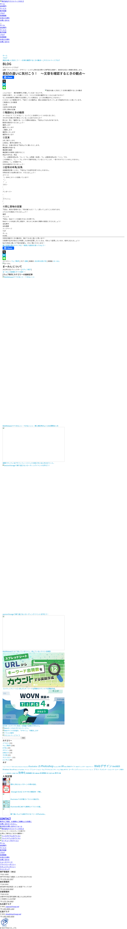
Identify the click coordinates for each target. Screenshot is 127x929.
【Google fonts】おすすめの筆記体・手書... (26, 792)
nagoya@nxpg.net (12, 906)
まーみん (56, 261)
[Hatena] (64, 84)
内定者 (13, 773)
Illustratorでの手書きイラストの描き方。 (25, 799)
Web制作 (116, 766)
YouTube (21, 769)
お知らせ (6, 752)
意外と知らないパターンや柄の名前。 (23, 784)
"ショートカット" (7, 766)
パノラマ (86, 769)
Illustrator (33, 766)
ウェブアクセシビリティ (49, 769)
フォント (91, 769)
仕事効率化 (9, 773)
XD (18, 769)
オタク (66, 769)
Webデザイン (103, 766)
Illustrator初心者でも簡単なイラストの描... (25, 806)
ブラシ (96, 769)
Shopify (56, 766)
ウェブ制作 (15, 261)
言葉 (26, 261)
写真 (17, 773)
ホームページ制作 (117, 769)
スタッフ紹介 (26, 269)
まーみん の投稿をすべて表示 (14, 272)
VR (62, 766)
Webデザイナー (90, 766)
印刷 (33, 773)
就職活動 (37, 773)
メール (4, 773)
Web (65, 767)
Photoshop (47, 766)
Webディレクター (81, 767)
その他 (5, 755)
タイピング (81, 769)
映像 (53, 773)
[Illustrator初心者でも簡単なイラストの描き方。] (6, 806)
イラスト (6, 743)
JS (39, 766)
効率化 (22, 772)
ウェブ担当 (60, 769)
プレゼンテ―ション (105, 769)
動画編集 (29, 773)
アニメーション (35, 769)
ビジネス (6, 760)
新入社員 (49, 773)
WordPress (13, 769)
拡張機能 (43, 773)
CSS (13, 767)
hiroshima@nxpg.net (13, 914)
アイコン (27, 769)
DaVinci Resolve (18, 766)
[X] (64, 81)
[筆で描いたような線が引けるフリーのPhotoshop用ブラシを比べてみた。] (6, 814)
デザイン (6, 750)
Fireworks (25, 766)
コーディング (73, 769)
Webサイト (71, 766)
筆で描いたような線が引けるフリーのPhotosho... (28, 814)
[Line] (64, 87)
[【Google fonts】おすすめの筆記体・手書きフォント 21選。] (6, 792)
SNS (59, 766)
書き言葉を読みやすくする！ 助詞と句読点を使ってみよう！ (24, 245)
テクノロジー (7, 757)
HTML (5, 748)
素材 (56, 773)
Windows (6, 769)
